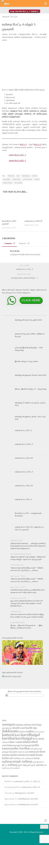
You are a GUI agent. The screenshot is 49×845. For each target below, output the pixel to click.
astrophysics (7, 728)
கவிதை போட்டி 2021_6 (23, 430)
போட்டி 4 (37, 144)
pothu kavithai (27, 179)
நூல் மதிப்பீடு (37, 765)
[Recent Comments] (39, 314)
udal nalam (14, 758)
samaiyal (34, 751)
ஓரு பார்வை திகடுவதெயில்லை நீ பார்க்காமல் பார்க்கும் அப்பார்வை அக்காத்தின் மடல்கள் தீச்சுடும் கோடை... (26, 603)
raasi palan (34, 749)
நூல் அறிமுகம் (24, 765)
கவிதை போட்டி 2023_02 (33, 221)
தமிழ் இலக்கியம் (38, 762)
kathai (36, 732)
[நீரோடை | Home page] (7, 3)
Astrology (37, 724)
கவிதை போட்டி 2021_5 (17, 160)
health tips (31, 727)
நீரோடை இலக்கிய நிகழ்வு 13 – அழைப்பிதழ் (31, 389)
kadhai (30, 731)
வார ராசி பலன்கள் (13, 768)
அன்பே (22, 758)
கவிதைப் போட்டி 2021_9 (24, 472)
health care (19, 727)
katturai (8, 735)
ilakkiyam (11, 176)
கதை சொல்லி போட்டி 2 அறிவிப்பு (24, 11)
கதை (37, 758)
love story (38, 738)
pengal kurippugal (23, 745)
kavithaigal (6, 179)
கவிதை (37, 179)
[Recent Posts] (9, 314)
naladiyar (5, 742)
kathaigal (41, 732)
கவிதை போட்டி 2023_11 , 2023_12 (27, 781)
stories (14, 754)
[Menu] (45, 3)
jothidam (22, 731)
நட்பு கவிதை (18, 183)
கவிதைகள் (6, 17)
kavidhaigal (25, 176)
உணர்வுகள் (29, 758)
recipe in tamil (23, 752)
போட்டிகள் (14, 17)
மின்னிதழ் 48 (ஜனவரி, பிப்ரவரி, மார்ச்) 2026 (30, 375)
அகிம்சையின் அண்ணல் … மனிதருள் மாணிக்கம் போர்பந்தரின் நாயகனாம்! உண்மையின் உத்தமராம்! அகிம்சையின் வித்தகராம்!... (28, 545)
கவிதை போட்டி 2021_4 (17, 155)
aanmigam (8, 724)
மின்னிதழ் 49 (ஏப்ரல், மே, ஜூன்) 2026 (28, 320)
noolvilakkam (8, 745)
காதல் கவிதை (7, 183)
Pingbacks (24, 243)
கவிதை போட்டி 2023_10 (31, 787)
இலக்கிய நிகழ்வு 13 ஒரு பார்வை (26, 361)
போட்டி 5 (23, 144)
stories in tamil (26, 754)
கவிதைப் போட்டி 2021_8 (24, 444)
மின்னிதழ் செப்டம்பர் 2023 (24, 793)
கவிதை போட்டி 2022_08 (24, 458)
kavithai (34, 176)
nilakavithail (16, 179)
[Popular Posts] (24, 314)
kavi (18, 176)
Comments (9, 243)
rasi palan (13, 751)
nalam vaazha (15, 741)
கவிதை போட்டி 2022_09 (24, 486)
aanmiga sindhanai (23, 725)
